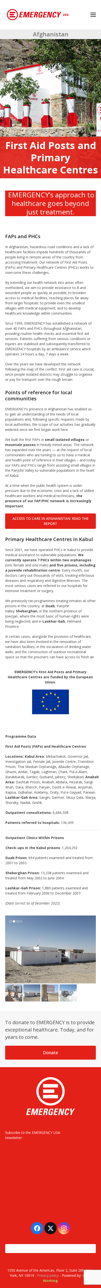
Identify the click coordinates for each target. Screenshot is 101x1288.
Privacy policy (48, 1273)
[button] (93, 14)
